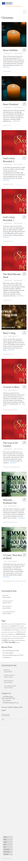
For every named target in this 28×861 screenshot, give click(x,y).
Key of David (24, 581)
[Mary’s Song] (14, 317)
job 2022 (3, 634)
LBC (5, 336)
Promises (13, 409)
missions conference (12, 636)
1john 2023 (4, 624)
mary (12, 354)
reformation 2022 (19, 638)
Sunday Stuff (20, 53)
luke (10, 354)
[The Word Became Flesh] (14, 258)
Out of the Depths (8, 653)
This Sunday (9, 71)
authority (22, 626)
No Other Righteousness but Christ (13, 655)
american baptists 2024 (17, 624)
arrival (8, 522)
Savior (16, 409)
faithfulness (17, 581)
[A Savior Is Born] (14, 371)
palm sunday (18, 636)
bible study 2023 (5, 628)
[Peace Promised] (14, 88)
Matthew (22, 634)
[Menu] (25, 12)
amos (24, 624)
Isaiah (8, 184)
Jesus (8, 409)
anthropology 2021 (5, 626)
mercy (2, 636)
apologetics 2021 (15, 626)
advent (4, 354)
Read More (6, 67)
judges (10, 634)
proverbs (12, 638)
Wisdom (18, 642)
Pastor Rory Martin (8, 53)
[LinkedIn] (9, 715)
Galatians (22, 630)
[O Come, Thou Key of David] (14, 539)
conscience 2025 (22, 628)
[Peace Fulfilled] (14, 34)
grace (5, 632)
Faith (17, 630)
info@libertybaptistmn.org (10, 702)
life (13, 634)
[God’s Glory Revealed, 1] (14, 201)
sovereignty (12, 640)
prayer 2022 (7, 638)
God (9, 466)
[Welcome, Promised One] (14, 484)
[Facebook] (3, 715)
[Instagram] (7, 715)
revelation (5, 640)
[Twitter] (5, 715)
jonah (7, 634)
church (16, 627)
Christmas (4, 71)
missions (6, 636)
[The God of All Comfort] (14, 427)
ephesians (7, 630)
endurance (13, 581)
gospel (2, 632)
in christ (13, 522)
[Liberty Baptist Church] (14, 3)
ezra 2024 (13, 630)
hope (8, 632)
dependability (9, 581)
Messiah (10, 409)
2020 (4, 466)
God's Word (12, 466)
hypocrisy (11, 632)
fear (19, 630)
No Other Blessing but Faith (11, 650)
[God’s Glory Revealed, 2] (14, 142)
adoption (4, 522)
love (15, 634)
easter (2, 630)
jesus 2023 (23, 632)
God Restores (7, 657)
